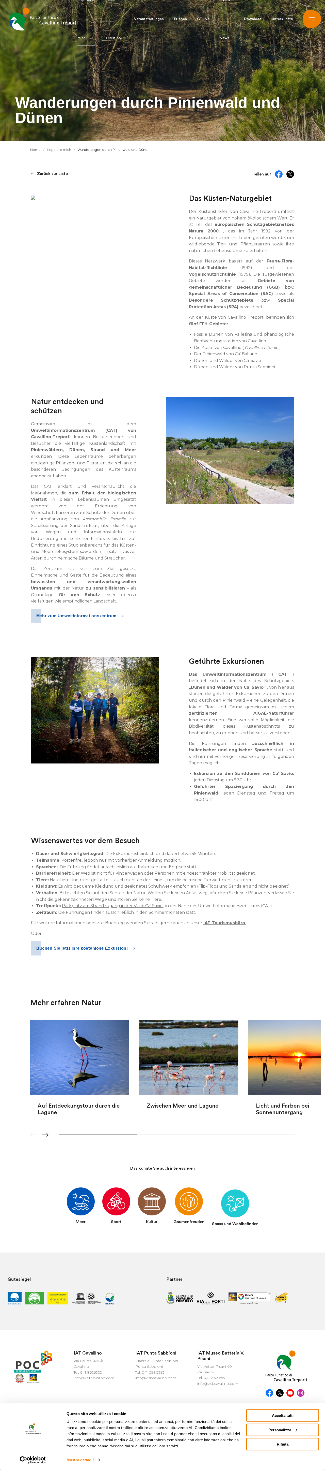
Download (253, 19)
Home (35, 150)
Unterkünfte (282, 19)
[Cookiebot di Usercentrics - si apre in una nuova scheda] (33, 1460)
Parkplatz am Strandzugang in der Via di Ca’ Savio (113, 905)
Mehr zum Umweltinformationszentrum (77, 616)
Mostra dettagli (80, 1460)
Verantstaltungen (149, 19)
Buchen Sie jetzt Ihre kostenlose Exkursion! (82, 948)
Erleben (180, 19)
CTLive (203, 19)
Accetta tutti (283, 1415)
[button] (45, 1134)
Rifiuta (282, 1444)
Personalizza (279, 1430)
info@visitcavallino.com (94, 1378)
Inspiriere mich (59, 150)
